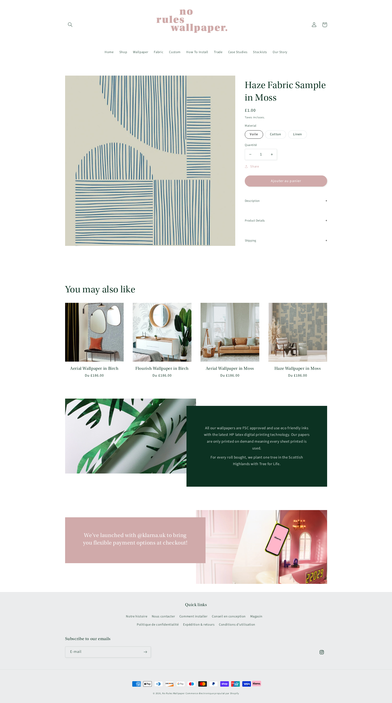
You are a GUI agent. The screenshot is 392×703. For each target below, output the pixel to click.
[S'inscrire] (145, 652)
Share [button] (254, 166)
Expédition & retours (199, 624)
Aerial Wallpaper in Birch (94, 368)
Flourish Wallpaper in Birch (162, 368)
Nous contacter (163, 616)
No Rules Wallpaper (173, 693)
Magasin (256, 616)
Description (252, 201)
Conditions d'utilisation (237, 624)
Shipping (250, 240)
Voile (254, 134)
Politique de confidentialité (158, 624)
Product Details (255, 220)
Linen (297, 134)
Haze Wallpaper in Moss (297, 368)
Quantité (251, 145)
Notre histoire (136, 616)
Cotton (275, 134)
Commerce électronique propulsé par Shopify (212, 693)
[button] (70, 25)
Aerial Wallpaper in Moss (230, 368)
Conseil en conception (229, 616)
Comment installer (193, 616)
